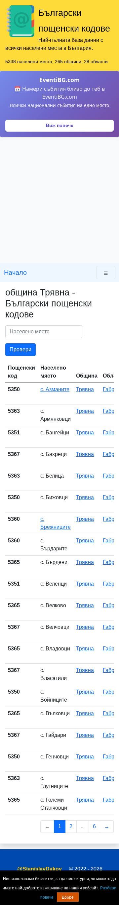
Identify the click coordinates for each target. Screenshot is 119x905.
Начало (15, 272)
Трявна (85, 389)
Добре (68, 897)
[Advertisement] (59, 200)
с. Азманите (54, 389)
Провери (20, 349)
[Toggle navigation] (106, 272)
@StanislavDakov (39, 869)
